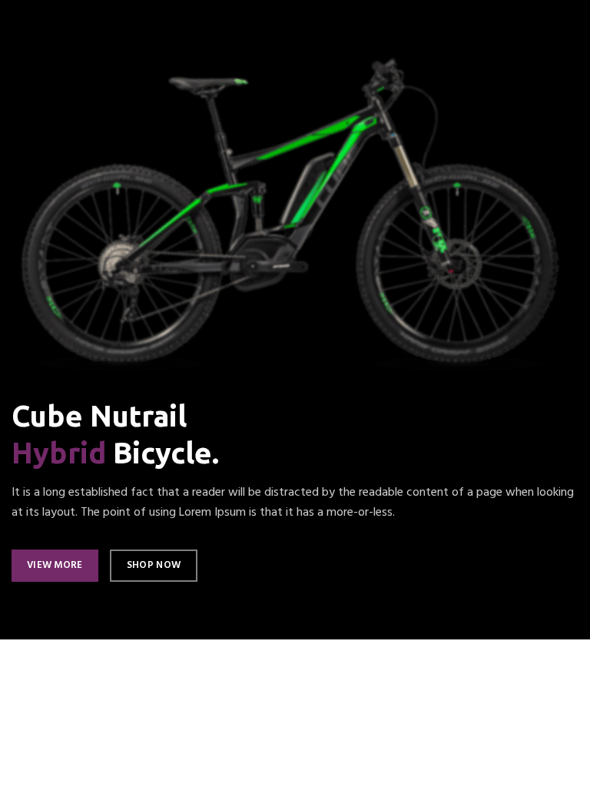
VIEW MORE (55, 565)
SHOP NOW (154, 565)
